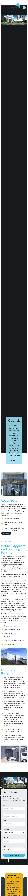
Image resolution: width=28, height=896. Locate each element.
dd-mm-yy (7, 849)
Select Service (7, 829)
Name (4, 805)
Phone (4, 820)
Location (5, 838)
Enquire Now (6, 533)
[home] (11, 5)
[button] (24, 7)
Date (4, 846)
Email (4, 813)
